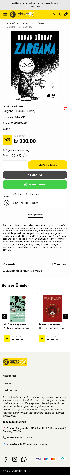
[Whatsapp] (24, 459)
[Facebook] (5, 459)
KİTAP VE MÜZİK (11, 23)
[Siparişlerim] (59, 14)
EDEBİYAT (28, 23)
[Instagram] (14, 459)
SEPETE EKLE (48, 164)
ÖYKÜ (41, 23)
